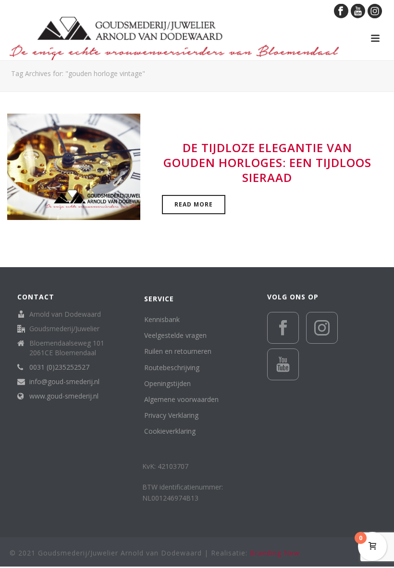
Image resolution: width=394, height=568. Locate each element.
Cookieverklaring (170, 431)
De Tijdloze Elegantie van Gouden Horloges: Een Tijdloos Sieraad (267, 162)
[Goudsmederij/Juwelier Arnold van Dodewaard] (174, 38)
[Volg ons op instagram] (322, 328)
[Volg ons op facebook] (283, 328)
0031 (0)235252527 (59, 367)
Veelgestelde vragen (175, 335)
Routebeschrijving (171, 367)
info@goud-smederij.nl (64, 381)
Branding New (275, 552)
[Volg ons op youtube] (283, 364)
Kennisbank (162, 319)
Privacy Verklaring (171, 415)
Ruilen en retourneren (177, 351)
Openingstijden (167, 383)
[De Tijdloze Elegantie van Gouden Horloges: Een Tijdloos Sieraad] (73, 165)
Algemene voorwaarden (181, 399)
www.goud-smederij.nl (63, 396)
